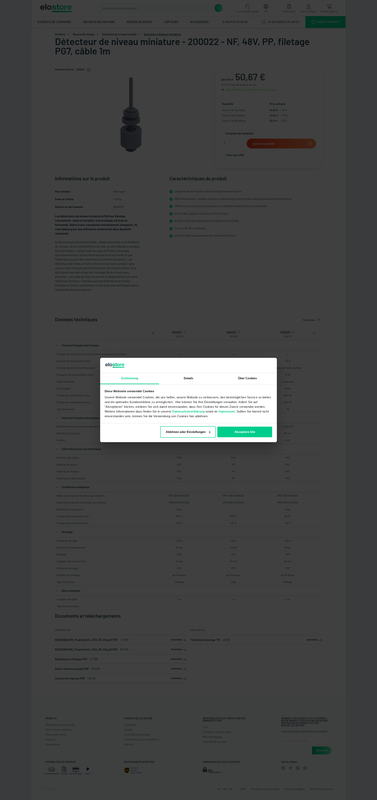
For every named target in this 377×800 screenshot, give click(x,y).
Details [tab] (188, 378)
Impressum (227, 411)
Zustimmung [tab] (129, 378)
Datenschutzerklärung (188, 411)
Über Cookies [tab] (247, 378)
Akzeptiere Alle (244, 432)
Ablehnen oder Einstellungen (186, 432)
